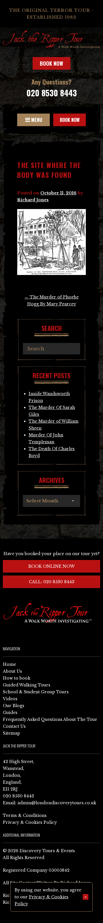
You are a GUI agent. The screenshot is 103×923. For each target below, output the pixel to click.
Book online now (51, 566)
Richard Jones (33, 199)
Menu (36, 119)
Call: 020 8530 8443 (51, 581)
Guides (10, 712)
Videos (10, 698)
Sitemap (11, 733)
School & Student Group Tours (36, 691)
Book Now (51, 63)
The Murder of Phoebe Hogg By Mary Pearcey (52, 300)
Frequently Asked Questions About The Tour (50, 719)
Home (9, 664)
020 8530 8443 (51, 93)
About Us (12, 671)
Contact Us (14, 726)
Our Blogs (13, 705)
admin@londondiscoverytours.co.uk (56, 802)
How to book (16, 678)
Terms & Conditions (25, 815)
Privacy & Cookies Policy (30, 822)
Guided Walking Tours (26, 685)
